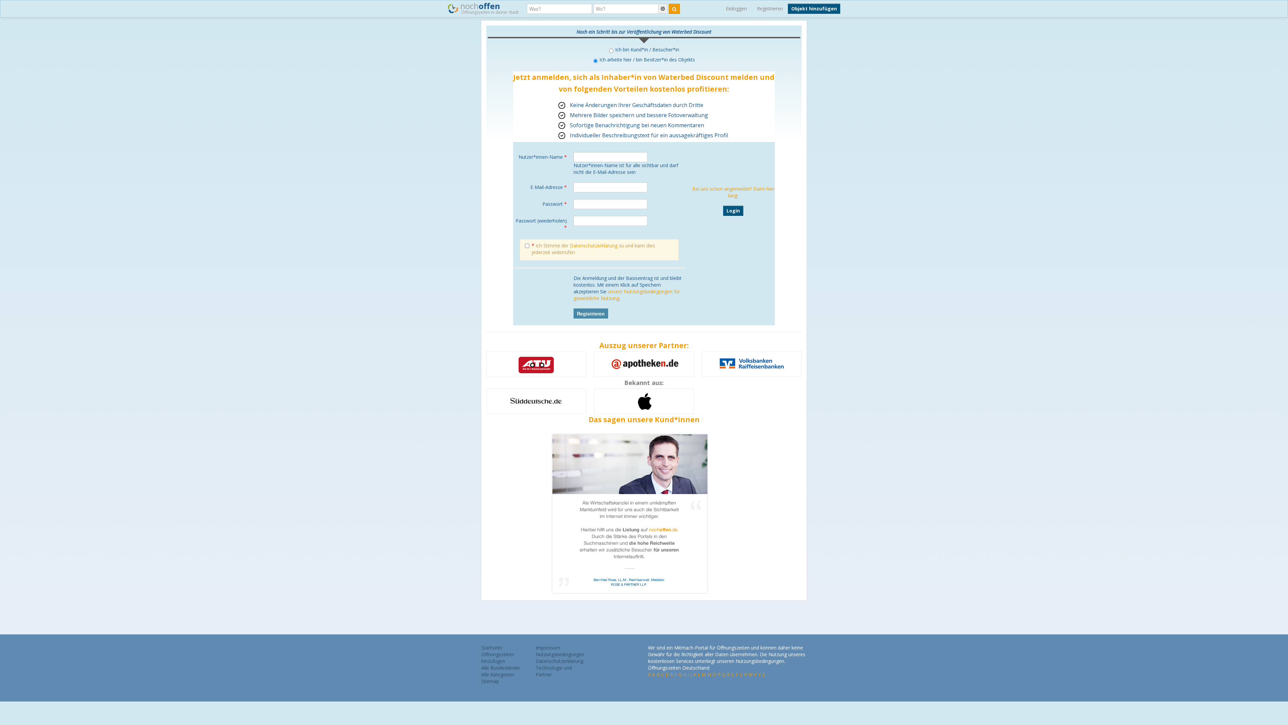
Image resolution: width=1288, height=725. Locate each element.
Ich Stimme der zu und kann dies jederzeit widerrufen (593, 248)
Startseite (491, 647)
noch (488, 7)
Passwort (554, 204)
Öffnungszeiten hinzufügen (497, 657)
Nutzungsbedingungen (560, 654)
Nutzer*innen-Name (543, 157)
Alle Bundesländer (500, 668)
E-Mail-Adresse (548, 187)
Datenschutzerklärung (594, 245)
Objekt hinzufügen (814, 8)
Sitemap (490, 681)
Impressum (548, 647)
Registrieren (770, 8)
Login (733, 210)
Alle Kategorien (497, 674)
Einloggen (736, 8)
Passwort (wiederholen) (541, 224)
